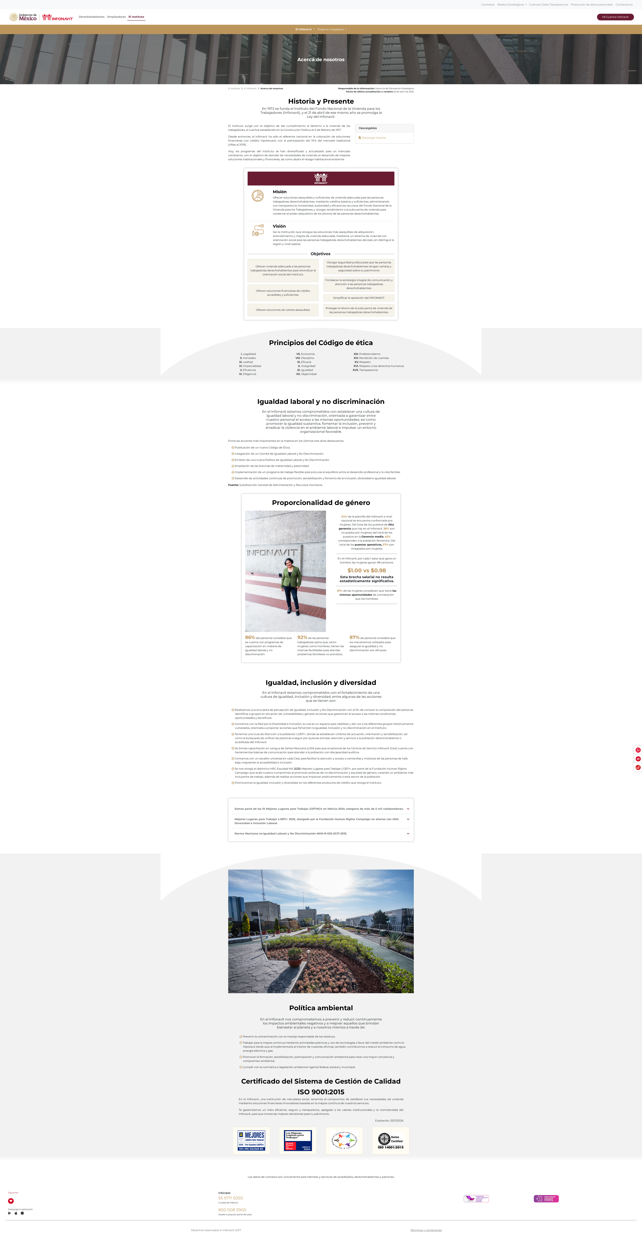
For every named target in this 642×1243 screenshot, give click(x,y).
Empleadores (116, 16)
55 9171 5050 (230, 1198)
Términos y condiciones (426, 1230)
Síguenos (13, 1192)
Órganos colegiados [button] (330, 29)
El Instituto (136, 16)
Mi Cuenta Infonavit (615, 17)
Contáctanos (624, 4)
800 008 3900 (232, 1209)
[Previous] (227, 1140)
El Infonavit (250, 88)
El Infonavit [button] (304, 29)
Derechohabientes (92, 16)
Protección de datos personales (592, 4)
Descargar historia (374, 137)
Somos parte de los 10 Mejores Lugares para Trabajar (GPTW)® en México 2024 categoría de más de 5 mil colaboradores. (319, 808)
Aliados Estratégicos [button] (511, 4)
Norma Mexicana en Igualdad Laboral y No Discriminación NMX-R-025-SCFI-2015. (291, 833)
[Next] (415, 1140)
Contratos (488, 4)
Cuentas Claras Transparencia (548, 4)
